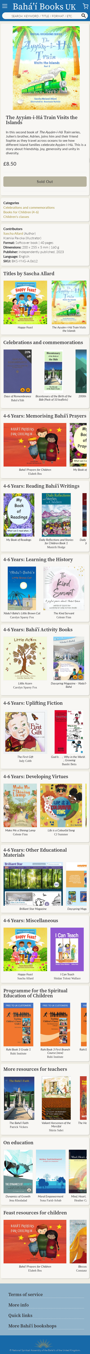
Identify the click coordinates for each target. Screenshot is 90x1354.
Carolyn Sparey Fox (22, 617)
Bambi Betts (69, 764)
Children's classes (16, 216)
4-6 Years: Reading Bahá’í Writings (41, 485)
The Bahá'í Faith (18, 1122)
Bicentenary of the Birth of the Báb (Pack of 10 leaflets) (54, 397)
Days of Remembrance (17, 396)
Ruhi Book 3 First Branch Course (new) (55, 1051)
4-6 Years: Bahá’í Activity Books (38, 629)
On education (18, 1142)
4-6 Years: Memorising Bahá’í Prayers (44, 415)
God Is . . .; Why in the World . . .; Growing (69, 758)
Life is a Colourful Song (61, 830)
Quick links (20, 1315)
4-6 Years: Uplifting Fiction (33, 703)
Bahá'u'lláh (17, 400)
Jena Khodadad (18, 1200)
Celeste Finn (64, 617)
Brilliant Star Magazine (33, 908)
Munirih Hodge (56, 547)
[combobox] (45, 15)
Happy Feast (25, 327)
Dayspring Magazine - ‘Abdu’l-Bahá (69, 685)
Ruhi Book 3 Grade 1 (18, 1049)
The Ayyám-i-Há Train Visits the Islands (69, 328)
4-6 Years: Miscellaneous (30, 920)
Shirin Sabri (56, 1130)
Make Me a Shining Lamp (20, 830)
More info (18, 1305)
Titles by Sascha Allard (28, 273)
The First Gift (25, 756)
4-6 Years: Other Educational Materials (35, 852)
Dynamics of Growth (18, 1196)
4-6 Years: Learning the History (38, 559)
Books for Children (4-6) (21, 212)
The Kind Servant (64, 613)
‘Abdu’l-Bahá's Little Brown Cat (21, 613)
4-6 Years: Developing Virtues (35, 776)
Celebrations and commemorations (29, 207)
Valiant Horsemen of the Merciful (56, 1124)
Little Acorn (25, 683)
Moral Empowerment (50, 1196)
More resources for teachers (35, 1069)
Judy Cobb (25, 761)
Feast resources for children (35, 1212)
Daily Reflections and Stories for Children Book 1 (56, 541)
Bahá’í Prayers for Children (35, 469)
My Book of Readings (18, 539)
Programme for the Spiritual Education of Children (35, 993)
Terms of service (25, 1294)
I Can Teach (67, 974)
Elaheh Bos (35, 473)
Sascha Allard (13, 233)
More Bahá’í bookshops (32, 1326)
